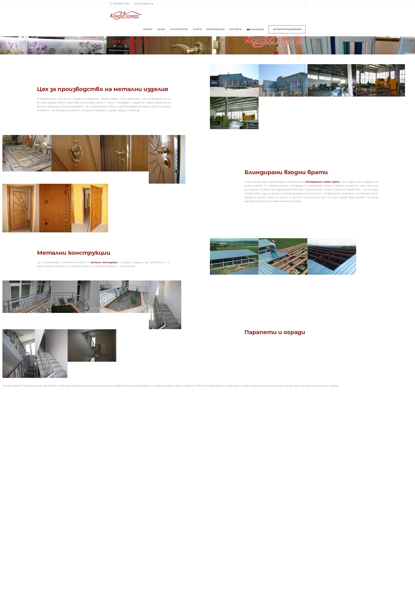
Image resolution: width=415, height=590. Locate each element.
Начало (147, 29)
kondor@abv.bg (145, 3)
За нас (161, 29)
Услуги (197, 29)
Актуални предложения (287, 29)
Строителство (179, 29)
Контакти (235, 29)
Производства (215, 29)
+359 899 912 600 (121, 3)
